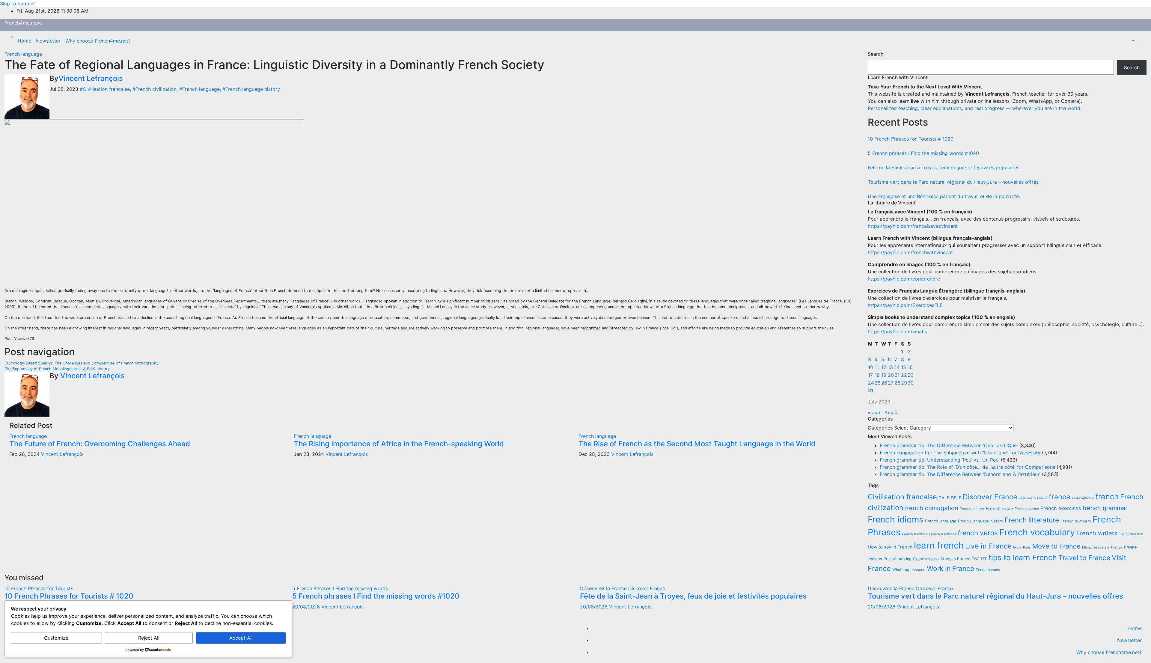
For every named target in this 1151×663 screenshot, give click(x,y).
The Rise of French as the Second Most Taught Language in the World (697, 443)
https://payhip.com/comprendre (904, 279)
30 (911, 383)
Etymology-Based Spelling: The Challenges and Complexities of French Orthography (81, 363)
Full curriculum (1131, 534)
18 (877, 375)
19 (883, 375)
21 (897, 375)
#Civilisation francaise (105, 89)
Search (875, 54)
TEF (983, 559)
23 (911, 375)
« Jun (874, 412)
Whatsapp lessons (908, 569)
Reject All (148, 638)
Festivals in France (1033, 498)
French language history (980, 521)
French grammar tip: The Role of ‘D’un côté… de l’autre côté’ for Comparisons (967, 467)
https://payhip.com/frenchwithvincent (910, 252)
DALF (943, 497)
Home (24, 41)
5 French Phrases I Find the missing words (340, 588)
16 (910, 367)
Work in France (950, 568)
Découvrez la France (604, 588)
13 (890, 367)
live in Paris (1022, 547)
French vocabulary (1037, 532)
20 (891, 375)
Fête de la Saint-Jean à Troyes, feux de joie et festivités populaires (943, 168)
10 (870, 367)
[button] (11, 37)
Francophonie (1083, 498)
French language (23, 54)
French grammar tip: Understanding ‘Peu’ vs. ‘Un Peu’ (939, 460)
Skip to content (17, 4)
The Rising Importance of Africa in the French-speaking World (399, 443)
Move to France (1056, 546)
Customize (56, 638)
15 (903, 367)
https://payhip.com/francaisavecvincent (913, 226)
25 (878, 383)
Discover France (990, 496)
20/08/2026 (306, 607)
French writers (1096, 533)
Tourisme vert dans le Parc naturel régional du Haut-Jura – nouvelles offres (953, 182)
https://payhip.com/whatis (897, 331)
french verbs (978, 533)
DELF (956, 497)
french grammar (1105, 508)
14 (897, 367)
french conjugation (931, 508)
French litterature (1032, 520)
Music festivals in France (1102, 547)
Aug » (891, 412)
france (1059, 496)
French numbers (1075, 521)
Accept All (241, 638)
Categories (880, 428)
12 (883, 367)
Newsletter (48, 41)
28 (897, 383)
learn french (939, 545)
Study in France (955, 558)
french (1107, 496)
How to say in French (890, 547)
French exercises (1060, 508)
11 (877, 367)
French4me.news (23, 23)
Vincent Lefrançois (90, 78)
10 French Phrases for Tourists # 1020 (910, 139)
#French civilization (154, 89)
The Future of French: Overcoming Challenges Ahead (99, 443)
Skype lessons (926, 559)
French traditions (942, 534)
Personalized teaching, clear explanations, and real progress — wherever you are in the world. (974, 108)
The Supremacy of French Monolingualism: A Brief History (57, 369)
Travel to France (1084, 558)
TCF (975, 559)
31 (870, 391)
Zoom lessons (988, 569)
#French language (199, 89)
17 (870, 375)
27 (891, 383)
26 (884, 383)
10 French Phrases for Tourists (38, 588)
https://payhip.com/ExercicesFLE (905, 305)
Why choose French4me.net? (98, 41)
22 (904, 375)
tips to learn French (1023, 557)
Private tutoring (898, 559)
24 (871, 383)
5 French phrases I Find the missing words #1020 (923, 153)
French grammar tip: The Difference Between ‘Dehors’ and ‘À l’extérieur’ (960, 474)
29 (904, 383)
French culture (972, 509)
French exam (999, 508)
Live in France (988, 546)
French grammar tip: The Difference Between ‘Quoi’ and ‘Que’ (949, 445)
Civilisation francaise (902, 496)
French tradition (914, 534)
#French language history (251, 89)
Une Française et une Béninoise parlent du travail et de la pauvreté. (944, 196)
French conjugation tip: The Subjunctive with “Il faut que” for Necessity (960, 453)
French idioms (895, 519)
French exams (1027, 509)
